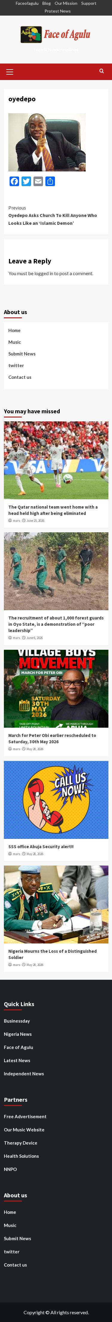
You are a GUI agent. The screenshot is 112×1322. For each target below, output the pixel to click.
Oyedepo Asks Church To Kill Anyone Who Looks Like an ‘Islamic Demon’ (52, 215)
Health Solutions (21, 1156)
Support (88, 3)
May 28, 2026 (35, 749)
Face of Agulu (18, 1047)
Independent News (24, 1073)
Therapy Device (20, 1142)
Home (14, 330)
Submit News (22, 353)
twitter (16, 365)
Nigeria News (18, 1034)
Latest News (17, 1060)
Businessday (17, 1020)
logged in (43, 273)
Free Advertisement (25, 1116)
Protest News (58, 10)
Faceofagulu (27, 3)
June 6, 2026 (35, 638)
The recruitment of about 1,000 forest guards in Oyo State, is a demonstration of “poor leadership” (56, 624)
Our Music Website (24, 1129)
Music (14, 342)
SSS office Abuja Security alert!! (40, 846)
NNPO (10, 1169)
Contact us (19, 377)
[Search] (101, 71)
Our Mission (66, 3)
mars (16, 520)
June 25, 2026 (35, 520)
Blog (46, 3)
